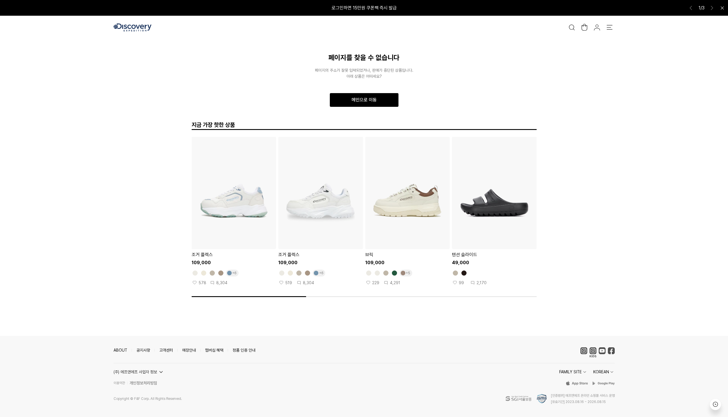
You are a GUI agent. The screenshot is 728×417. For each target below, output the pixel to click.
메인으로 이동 (364, 100)
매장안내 (189, 350)
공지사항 (143, 350)
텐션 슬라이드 (464, 254)
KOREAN (601, 372)
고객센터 (166, 350)
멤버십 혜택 (214, 350)
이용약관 (119, 383)
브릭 (369, 254)
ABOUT (120, 350)
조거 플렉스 (202, 254)
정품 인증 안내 (244, 350)
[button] (139, 372)
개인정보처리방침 (143, 383)
